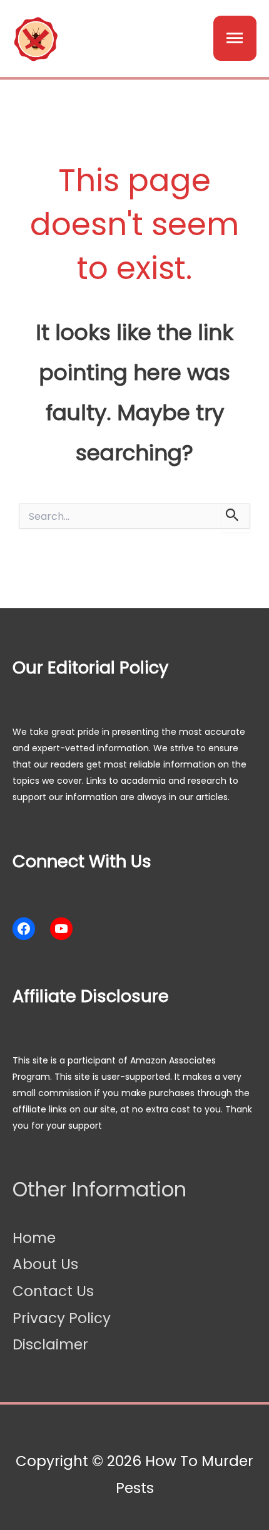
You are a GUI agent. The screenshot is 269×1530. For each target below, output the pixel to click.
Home (34, 1238)
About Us (45, 1264)
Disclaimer (50, 1344)
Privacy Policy (62, 1318)
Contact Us (53, 1291)
